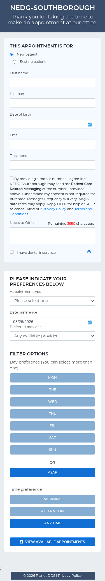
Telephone (18, 155)
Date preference (23, 312)
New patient (27, 54)
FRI (52, 425)
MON (52, 377)
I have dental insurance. (37, 252)
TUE (52, 389)
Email (14, 135)
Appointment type (25, 291)
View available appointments (54, 542)
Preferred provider (25, 327)
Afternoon (52, 511)
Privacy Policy (54, 209)
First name (19, 73)
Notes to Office (22, 222)
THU (52, 413)
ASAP (52, 472)
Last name (18, 93)
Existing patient (33, 61)
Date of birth (20, 114)
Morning (52, 499)
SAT (52, 437)
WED (52, 401)
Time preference (26, 490)
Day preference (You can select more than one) (51, 365)
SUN (52, 449)
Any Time (52, 523)
